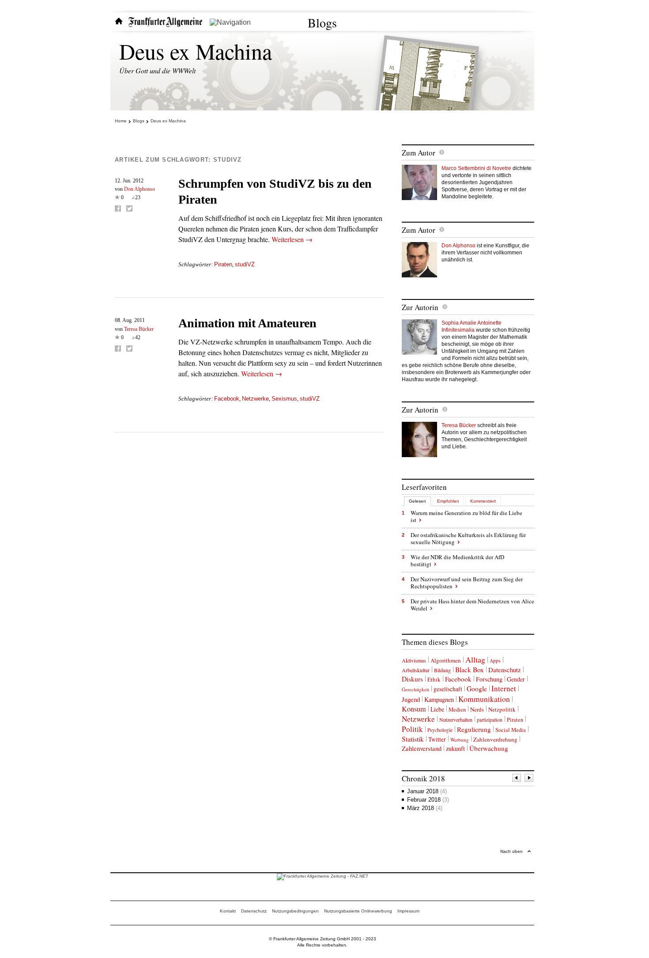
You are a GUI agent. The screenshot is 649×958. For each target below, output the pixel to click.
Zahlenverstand (421, 748)
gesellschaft (448, 689)
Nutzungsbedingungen (295, 911)
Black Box (469, 669)
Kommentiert (483, 501)
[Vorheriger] (517, 779)
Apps (495, 660)
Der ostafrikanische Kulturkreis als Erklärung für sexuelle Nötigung (468, 538)
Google (477, 688)
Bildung (442, 670)
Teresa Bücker (139, 329)
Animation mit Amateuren (247, 323)
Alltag (475, 659)
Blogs (322, 22)
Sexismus (284, 398)
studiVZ (245, 264)
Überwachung (488, 748)
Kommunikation (484, 698)
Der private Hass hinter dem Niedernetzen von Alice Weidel (472, 604)
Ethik (434, 679)
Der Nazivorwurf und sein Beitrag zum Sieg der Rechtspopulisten (467, 582)
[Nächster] (529, 779)
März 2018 (424, 808)
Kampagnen (439, 699)
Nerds (477, 709)
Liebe (437, 709)
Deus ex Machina (195, 51)
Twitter (437, 739)
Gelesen (417, 501)
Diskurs (412, 678)
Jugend (411, 699)
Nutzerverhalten (455, 719)
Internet (503, 688)
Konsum (414, 709)
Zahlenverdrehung (495, 739)
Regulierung (474, 729)
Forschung (489, 679)
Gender (516, 679)
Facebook (226, 398)
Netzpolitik (502, 709)
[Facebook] (118, 208)
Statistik (413, 738)
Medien (457, 709)
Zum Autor (418, 153)
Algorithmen (445, 660)
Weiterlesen (292, 239)
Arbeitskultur (416, 670)
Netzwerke (255, 398)
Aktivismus (414, 660)
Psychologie (440, 730)
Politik (412, 729)
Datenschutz (504, 669)
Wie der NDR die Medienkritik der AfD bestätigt (457, 560)
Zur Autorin (420, 307)
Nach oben (511, 851)
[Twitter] (129, 208)
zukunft (455, 748)
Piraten (223, 264)
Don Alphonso (139, 189)
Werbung (459, 739)
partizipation (489, 719)
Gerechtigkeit (415, 689)
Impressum (408, 911)
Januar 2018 (427, 791)
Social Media (510, 730)
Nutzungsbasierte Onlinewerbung (358, 911)
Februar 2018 (428, 799)
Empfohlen (448, 501)
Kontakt (228, 911)
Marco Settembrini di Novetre (476, 168)
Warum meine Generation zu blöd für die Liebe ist (466, 516)
